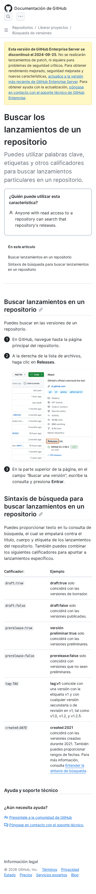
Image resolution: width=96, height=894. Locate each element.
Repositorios (22, 27)
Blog (75, 875)
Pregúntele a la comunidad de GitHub (40, 817)
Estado (10, 875)
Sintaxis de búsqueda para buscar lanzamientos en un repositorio (44, 506)
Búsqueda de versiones (31, 33)
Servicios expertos (51, 875)
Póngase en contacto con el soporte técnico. (46, 825)
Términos (49, 869)
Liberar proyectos (53, 27)
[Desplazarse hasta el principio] (85, 883)
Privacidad (70, 869)
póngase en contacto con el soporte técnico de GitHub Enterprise (46, 92)
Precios (26, 875)
